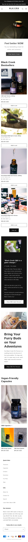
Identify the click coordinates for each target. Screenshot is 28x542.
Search (5, 499)
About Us (5, 492)
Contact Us (6, 495)
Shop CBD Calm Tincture (14, 302)
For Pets (5, 478)
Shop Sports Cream (14, 54)
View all (14, 230)
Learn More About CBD (9, 502)
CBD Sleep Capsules (19, 448)
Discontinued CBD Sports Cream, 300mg (11, 135)
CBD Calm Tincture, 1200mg (8, 96)
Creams (5, 471)
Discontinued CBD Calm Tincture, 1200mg (11, 175)
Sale (4, 482)
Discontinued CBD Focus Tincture (9, 215)
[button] (2, 9)
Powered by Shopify (18, 539)
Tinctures (5, 464)
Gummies (5, 475)
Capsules (5, 468)
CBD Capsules (6, 425)
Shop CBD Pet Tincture (13, 366)
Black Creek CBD (12, 539)
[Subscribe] (23, 529)
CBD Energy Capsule (6, 448)
